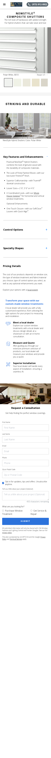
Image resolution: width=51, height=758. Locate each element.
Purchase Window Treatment (12, 512)
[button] (4, 4)
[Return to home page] (17, 4)
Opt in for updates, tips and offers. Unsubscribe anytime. (26, 483)
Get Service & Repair (38, 512)
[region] (25, 50)
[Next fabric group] (47, 74)
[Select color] (8, 83)
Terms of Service (16, 539)
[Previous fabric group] (35, 74)
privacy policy (7, 532)
